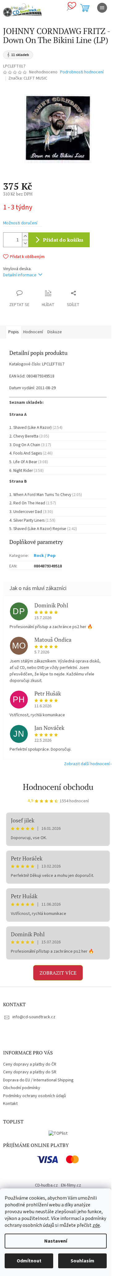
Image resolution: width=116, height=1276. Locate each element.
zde (96, 1225)
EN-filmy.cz (71, 1185)
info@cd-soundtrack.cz (33, 1017)
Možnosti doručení (20, 223)
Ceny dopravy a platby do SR (29, 1072)
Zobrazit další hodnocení (87, 764)
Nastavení (55, 1241)
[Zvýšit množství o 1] (25, 236)
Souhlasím (82, 1260)
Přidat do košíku (63, 239)
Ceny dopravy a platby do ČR (29, 1064)
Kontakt (10, 1104)
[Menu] (102, 8)
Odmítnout (29, 1260)
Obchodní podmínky (21, 1088)
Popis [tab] (13, 332)
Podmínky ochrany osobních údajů (34, 1096)
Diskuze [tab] (54, 332)
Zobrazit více (58, 972)
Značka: (27, 78)
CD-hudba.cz (46, 1185)
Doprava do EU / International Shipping (38, 1080)
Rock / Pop (45, 556)
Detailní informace (20, 275)
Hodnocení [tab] (33, 332)
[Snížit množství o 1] (25, 243)
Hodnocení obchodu (58, 787)
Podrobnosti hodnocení (82, 72)
